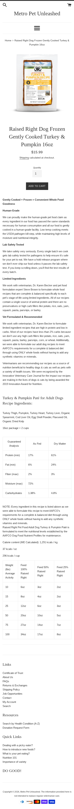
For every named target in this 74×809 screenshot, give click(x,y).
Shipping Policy (11, 689)
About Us (8, 677)
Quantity (37, 168)
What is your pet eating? (16, 753)
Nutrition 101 (10, 757)
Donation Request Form (16, 727)
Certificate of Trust (13, 673)
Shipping (24, 157)
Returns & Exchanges (15, 685)
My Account (9, 701)
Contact (7, 697)
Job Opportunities (12, 693)
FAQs (6, 681)
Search (7, 706)
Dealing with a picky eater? (18, 745)
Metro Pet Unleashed (37, 13)
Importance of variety (14, 761)
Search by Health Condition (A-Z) (21, 723)
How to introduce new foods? (19, 749)
